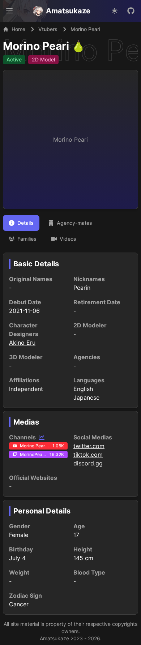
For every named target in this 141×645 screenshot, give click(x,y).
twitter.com (88, 446)
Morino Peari (36, 45)
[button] (9, 11)
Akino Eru (22, 342)
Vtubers (47, 29)
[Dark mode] (114, 11)
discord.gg (88, 463)
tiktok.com (88, 454)
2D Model (43, 59)
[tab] (21, 223)
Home (18, 29)
